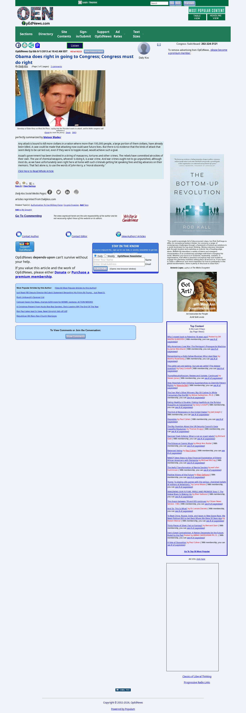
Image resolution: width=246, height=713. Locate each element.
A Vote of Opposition (176, 542)
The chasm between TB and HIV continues (186, 501)
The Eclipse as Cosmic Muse (180, 443)
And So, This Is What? (177, 508)
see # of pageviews (213, 378)
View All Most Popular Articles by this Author (75, 288)
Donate (60, 272)
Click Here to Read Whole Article (36, 171)
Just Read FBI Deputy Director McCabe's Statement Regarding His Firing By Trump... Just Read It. (61, 292)
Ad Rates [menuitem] (118, 34)
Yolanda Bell (182, 385)
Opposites (172, 419)
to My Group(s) (23, 209)
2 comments (56, 66)
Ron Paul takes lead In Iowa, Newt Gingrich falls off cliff (42, 311)
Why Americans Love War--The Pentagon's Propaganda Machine (196, 346)
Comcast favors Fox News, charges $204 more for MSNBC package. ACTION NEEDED (55, 302)
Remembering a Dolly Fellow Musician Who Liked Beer (192, 356)
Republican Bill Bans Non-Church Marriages (37, 316)
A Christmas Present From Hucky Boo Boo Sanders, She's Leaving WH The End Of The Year (58, 306)
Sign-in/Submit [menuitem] (83, 34)
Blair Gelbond (203, 474)
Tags (84, 205)
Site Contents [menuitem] (64, 34)
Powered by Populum (123, 709)
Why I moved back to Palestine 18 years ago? (187, 336)
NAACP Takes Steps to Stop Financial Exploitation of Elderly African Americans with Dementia (194, 459)
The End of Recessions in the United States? (187, 412)
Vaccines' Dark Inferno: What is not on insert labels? (191, 436)
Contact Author (30, 236)
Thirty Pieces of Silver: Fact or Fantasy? (184, 525)
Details (68, 132)
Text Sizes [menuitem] (136, 34)
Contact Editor (79, 236)
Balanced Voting (174, 450)
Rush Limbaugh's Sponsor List (30, 297)
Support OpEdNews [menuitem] (102, 34)
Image (47, 132)
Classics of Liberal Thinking (196, 676)
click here (200, 559)
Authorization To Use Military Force (46, 205)
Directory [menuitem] (46, 34)
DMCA (74, 132)
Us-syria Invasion (71, 205)
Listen (75, 46)
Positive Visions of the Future (180, 474)
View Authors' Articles (134, 236)
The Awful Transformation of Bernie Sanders (187, 467)
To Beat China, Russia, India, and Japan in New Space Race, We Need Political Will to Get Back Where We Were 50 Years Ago (196, 517)
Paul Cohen (191, 450)
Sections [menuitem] (26, 34)
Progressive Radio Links (197, 682)
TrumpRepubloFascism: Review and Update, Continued (192, 375)
